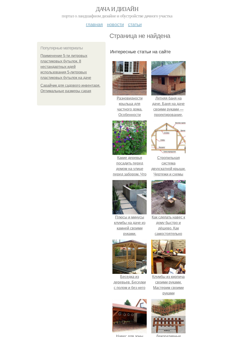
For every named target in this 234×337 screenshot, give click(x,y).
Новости (115, 24)
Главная (94, 24)
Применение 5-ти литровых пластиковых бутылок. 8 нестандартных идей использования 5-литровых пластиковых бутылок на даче (65, 67)
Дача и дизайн (117, 9)
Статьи (135, 24)
